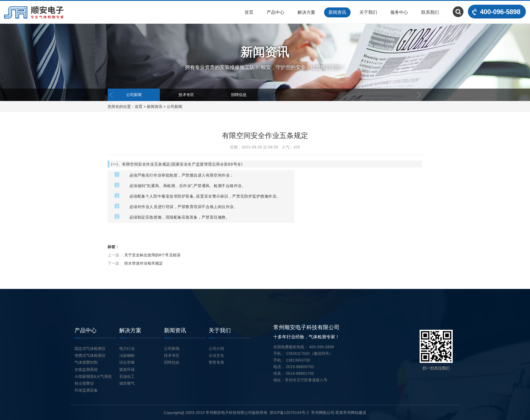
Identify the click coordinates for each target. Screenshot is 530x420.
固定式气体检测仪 (90, 348)
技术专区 (186, 94)
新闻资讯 (337, 12)
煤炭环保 (127, 369)
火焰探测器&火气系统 (93, 376)
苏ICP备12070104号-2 (289, 412)
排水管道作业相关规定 (143, 263)
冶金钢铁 (127, 355)
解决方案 (306, 12)
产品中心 (275, 12)
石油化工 (127, 376)
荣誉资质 (216, 362)
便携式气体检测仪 (90, 355)
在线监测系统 (86, 369)
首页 (249, 12)
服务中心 (399, 12)
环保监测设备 (86, 390)
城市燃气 (127, 383)
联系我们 (430, 12)
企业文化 (216, 355)
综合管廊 (127, 362)
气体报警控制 (86, 362)
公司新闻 (134, 94)
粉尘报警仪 (84, 383)
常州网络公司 (322, 412)
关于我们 (368, 12)
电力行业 (127, 348)
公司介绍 (216, 348)
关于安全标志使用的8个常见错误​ (152, 255)
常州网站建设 (354, 412)
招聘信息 (239, 94)
